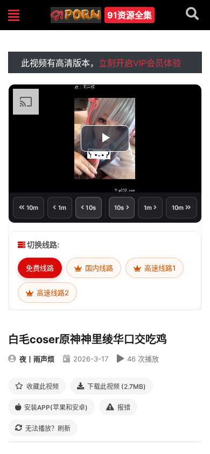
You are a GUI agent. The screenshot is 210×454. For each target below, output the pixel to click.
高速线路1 (159, 268)
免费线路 (40, 268)
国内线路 (98, 268)
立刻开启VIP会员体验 (140, 63)
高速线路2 (52, 292)
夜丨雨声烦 (36, 358)
